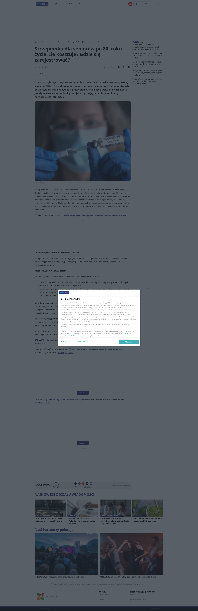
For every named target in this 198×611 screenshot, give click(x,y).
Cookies (73, 336)
